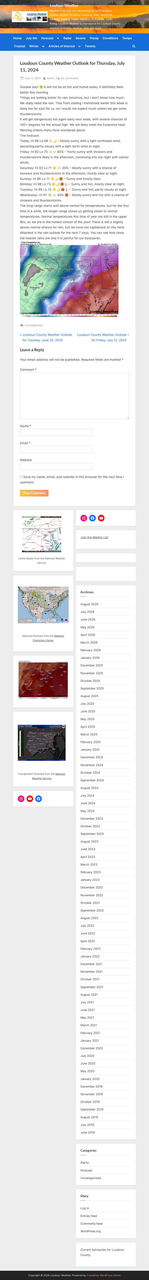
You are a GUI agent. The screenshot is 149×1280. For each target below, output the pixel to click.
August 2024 (89, 788)
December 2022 (91, 887)
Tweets (90, 46)
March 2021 (88, 1025)
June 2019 (87, 1132)
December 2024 (91, 757)
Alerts (84, 1162)
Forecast (47, 38)
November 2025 (91, 673)
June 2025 (87, 711)
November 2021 (91, 971)
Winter (34, 46)
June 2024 (87, 803)
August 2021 (89, 994)
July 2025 (87, 703)
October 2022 (90, 903)
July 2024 (87, 795)
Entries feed (88, 1216)
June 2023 (87, 849)
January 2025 (90, 749)
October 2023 (90, 826)
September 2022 (92, 910)
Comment (28, 369)
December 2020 (91, 1048)
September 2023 (92, 834)
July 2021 (87, 1002)
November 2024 (91, 765)
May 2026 (87, 627)
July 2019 (87, 1125)
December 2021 (91, 964)
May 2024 (87, 811)
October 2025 (90, 681)
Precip (94, 38)
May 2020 (87, 1071)
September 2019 (91, 1109)
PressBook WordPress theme (104, 1275)
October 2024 (90, 772)
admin (50, 78)
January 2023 (90, 880)
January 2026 (90, 658)
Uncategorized (34, 325)
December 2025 (91, 665)
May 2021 (87, 1017)
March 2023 (88, 864)
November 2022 (91, 895)
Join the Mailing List (94, 537)
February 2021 (90, 1033)
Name (25, 426)
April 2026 (87, 635)
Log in (84, 1208)
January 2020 (90, 1079)
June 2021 (87, 1010)
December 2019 (91, 1086)
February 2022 (90, 949)
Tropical (19, 46)
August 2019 (89, 1117)
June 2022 (87, 933)
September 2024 (92, 780)
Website (26, 460)
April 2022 (87, 941)
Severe (81, 38)
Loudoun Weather (64, 6)
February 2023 (90, 872)
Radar (67, 38)
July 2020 (87, 1056)
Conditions (110, 38)
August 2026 (89, 604)
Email (25, 443)
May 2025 (87, 719)
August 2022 (89, 918)
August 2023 (89, 841)
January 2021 (89, 1040)
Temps (127, 38)
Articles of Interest (62, 46)
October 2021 (90, 979)
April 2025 (87, 726)
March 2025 (88, 734)
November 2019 (91, 1094)
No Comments (70, 78)
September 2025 (92, 688)
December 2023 (91, 818)
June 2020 (87, 1063)
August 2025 (89, 696)
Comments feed (91, 1223)
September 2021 (91, 987)
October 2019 (90, 1102)
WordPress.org (90, 1231)
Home (17, 38)
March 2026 (88, 642)
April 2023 (87, 857)
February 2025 (90, 742)
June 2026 (87, 619)
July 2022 (87, 925)
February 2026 (90, 650)
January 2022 (90, 956)
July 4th (31, 38)
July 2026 (87, 612)
